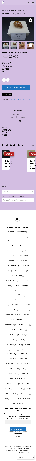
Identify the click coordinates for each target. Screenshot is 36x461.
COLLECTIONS (9, 364)
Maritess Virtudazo (10, 324)
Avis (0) (18, 121)
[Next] (30, 45)
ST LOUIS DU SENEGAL (13, 236)
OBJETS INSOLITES (26, 393)
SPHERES (27, 344)
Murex (24, 369)
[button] (33, 2)
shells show (9, 310)
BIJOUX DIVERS (25, 349)
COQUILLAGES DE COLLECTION (20, 100)
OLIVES (11, 378)
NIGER (29, 388)
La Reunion (25, 236)
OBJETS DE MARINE (15, 369)
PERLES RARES (26, 383)
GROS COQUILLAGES (14, 373)
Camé (26, 255)
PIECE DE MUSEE (20, 388)
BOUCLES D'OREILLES (21, 378)
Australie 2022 (27, 314)
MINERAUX (16, 349)
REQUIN (7, 398)
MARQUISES (11, 231)
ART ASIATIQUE (25, 354)
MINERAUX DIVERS (11, 344)
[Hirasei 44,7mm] (6, 154)
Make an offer (7, 94)
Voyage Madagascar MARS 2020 (18, 260)
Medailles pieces (25, 280)
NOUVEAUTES (9, 388)
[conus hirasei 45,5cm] (31, 154)
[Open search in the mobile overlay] (18, 200)
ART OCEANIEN (23, 359)
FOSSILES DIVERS (14, 334)
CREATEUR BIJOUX (18, 403)
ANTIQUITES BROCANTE (11, 393)
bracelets (17, 314)
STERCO (17, 285)
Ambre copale (9, 314)
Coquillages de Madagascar (15, 251)
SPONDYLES (24, 270)
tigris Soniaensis (18, 300)
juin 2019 (17, 436)
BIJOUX (16, 354)
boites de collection (22, 231)
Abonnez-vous (18, 429)
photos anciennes (25, 310)
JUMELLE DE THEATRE (13, 265)
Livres (27, 251)
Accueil (4, 11)
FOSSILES (22, 339)
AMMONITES (14, 339)
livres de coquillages (18, 246)
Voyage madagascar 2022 (18, 319)
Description (18, 110)
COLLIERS (9, 354)
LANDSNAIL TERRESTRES (13, 383)
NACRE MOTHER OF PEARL (23, 364)
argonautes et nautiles (12, 280)
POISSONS (24, 334)
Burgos (10, 270)
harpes (16, 310)
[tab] (18, 110)
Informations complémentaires (18, 115)
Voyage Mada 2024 (18, 290)
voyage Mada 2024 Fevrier (18, 295)
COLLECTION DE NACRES (15, 255)
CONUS (8, 349)
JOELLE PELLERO (16, 398)
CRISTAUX (21, 324)
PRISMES (20, 344)
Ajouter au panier (16, 87)
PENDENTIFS (25, 265)
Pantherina (11, 241)
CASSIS (17, 270)
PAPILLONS (25, 373)
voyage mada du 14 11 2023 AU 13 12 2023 (18, 305)
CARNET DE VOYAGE (18, 275)
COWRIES (28, 324)
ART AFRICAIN (12, 359)
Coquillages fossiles (22, 241)
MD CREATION (27, 398)
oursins (10, 285)
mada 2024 (25, 285)
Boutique (11, 11)
